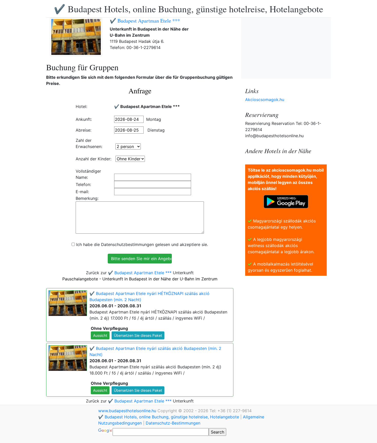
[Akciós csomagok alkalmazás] (286, 201)
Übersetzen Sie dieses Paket (138, 335)
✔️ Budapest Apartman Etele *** (145, 20)
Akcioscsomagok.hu (264, 99)
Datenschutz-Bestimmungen (173, 423)
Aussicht (100, 335)
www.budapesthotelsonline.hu (127, 410)
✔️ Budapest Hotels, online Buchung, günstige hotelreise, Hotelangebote (188, 9)
